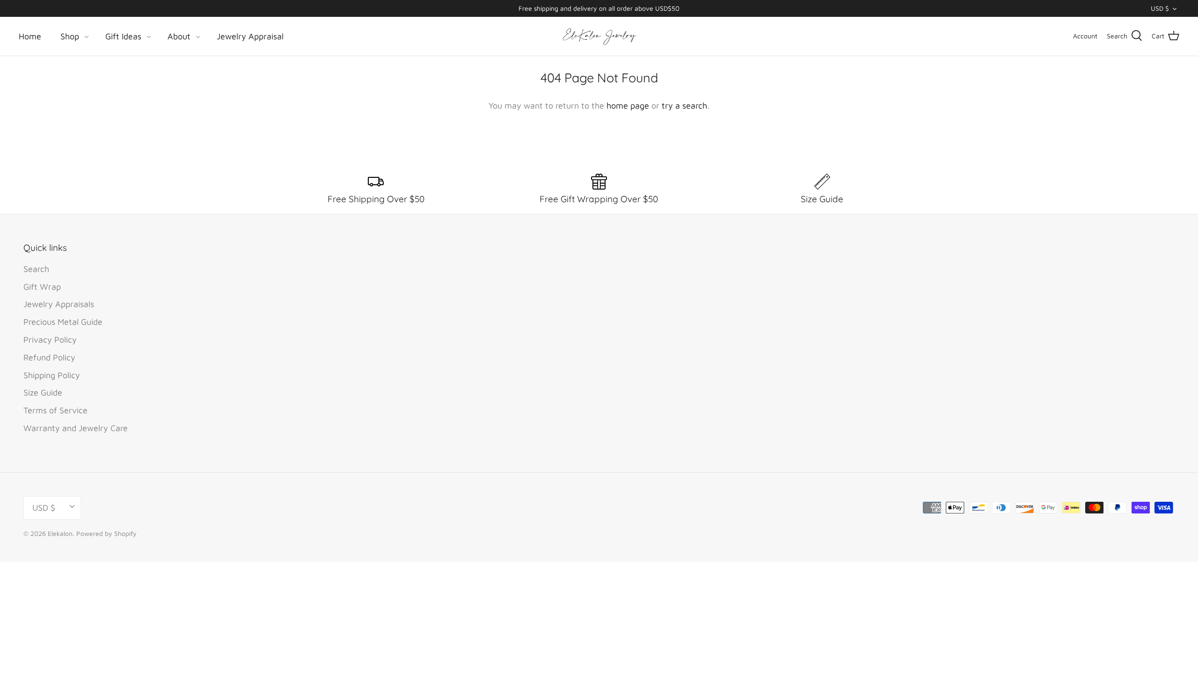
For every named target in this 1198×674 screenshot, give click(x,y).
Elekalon (60, 533)
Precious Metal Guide (62, 322)
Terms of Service (55, 410)
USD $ (1160, 8)
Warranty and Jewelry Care (75, 428)
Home (30, 36)
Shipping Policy (51, 375)
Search (36, 269)
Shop (69, 36)
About (179, 36)
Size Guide (42, 392)
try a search (684, 105)
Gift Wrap (42, 287)
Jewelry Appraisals (58, 304)
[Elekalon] (599, 36)
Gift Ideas (123, 36)
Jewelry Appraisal (250, 36)
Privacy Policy (50, 339)
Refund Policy (49, 357)
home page (627, 105)
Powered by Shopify (106, 533)
